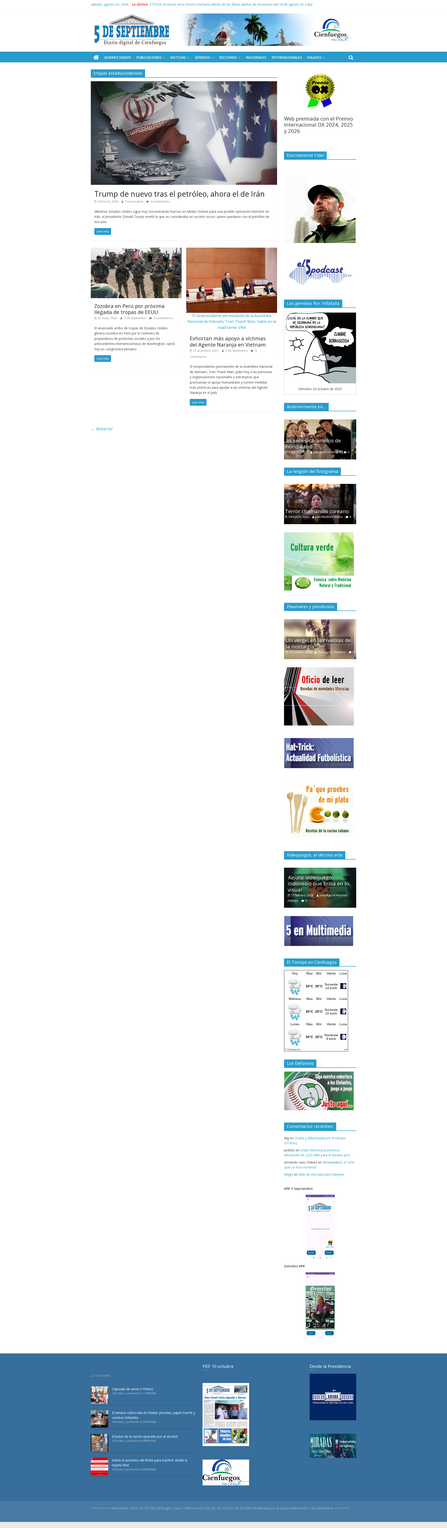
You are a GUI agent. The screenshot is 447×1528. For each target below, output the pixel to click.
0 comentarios (160, 201)
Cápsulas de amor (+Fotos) (132, 1389)
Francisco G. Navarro (338, 647)
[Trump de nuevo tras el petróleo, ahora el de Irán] (184, 84)
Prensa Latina (134, 201)
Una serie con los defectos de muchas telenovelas (319, 443)
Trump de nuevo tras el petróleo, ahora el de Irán (179, 194)
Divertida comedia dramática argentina (313, 502)
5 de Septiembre (135, 318)
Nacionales (256, 57)
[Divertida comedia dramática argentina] (320, 486)
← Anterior (102, 429)
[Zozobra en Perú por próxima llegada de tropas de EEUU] (136, 250)
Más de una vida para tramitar (321, 1174)
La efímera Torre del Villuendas (312, 637)
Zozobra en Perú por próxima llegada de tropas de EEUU (129, 308)
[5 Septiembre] (96, 57)
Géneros (202, 57)
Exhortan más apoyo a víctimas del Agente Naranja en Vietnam (228, 341)
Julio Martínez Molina (333, 452)
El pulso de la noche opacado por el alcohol (145, 1436)
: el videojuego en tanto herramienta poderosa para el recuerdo (321, 883)
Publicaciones (148, 57)
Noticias (178, 57)
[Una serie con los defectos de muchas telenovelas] (320, 422)
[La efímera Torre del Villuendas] (320, 621)
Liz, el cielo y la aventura (167, 4)
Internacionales (287, 57)
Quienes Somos (117, 57)
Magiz (288, 1174)
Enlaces (314, 57)
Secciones (228, 57)
